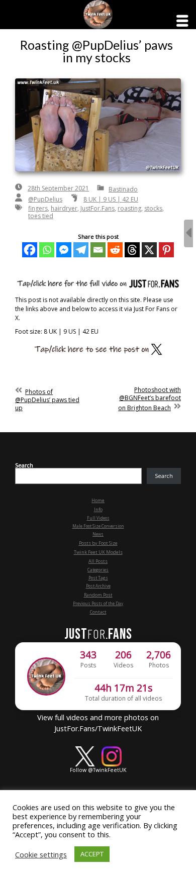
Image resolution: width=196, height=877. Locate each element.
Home (98, 500)
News (98, 534)
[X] (149, 249)
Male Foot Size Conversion (98, 526)
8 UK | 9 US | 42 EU (110, 199)
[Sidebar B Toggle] (188, 233)
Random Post (98, 595)
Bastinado (123, 189)
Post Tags (98, 577)
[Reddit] (115, 249)
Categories (98, 569)
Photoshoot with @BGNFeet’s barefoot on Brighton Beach (149, 398)
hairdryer (64, 208)
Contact (98, 612)
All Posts (98, 561)
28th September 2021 (58, 188)
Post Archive (98, 586)
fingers (38, 208)
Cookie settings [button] (41, 854)
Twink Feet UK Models (98, 552)
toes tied (40, 216)
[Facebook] (29, 249)
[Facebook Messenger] (63, 249)
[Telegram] (80, 249)
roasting (129, 208)
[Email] (98, 249)
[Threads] (132, 249)
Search (24, 465)
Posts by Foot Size (98, 543)
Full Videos (98, 518)
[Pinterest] (166, 249)
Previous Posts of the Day (98, 603)
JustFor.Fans (97, 208)
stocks (153, 208)
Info (98, 509)
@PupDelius (45, 199)
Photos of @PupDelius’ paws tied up (47, 399)
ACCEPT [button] (92, 853)
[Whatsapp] (46, 249)
